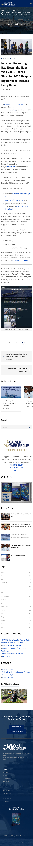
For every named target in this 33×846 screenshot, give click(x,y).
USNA (16, 624)
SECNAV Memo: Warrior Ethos (19, 555)
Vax (16, 627)
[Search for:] (16, 427)
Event (16, 603)
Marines (16, 610)
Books (16, 576)
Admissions (16, 572)
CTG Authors (16, 593)
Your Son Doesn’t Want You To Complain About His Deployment (11, 403)
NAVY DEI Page (7, 674)
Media (16, 613)
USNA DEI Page (7, 669)
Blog (7, 10)
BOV (16, 579)
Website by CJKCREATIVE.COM (23, 842)
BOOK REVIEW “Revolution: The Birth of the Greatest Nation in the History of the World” (21, 526)
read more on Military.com (21, 260)
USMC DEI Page (7, 677)
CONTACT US (16, 470)
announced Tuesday (15, 104)
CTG (16, 589)
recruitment (10, 166)
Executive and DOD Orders (11, 645)
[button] (16, 727)
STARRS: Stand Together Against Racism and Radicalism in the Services (16, 641)
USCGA (16, 620)
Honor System (16, 607)
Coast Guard (16, 583)
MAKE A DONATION (17, 467)
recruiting (12, 109)
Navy (6, 104)
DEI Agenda (13, 10)
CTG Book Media (16, 596)
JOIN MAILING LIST (16, 465)
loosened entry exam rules (14, 200)
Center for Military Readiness (12, 653)
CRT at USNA (7, 656)
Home (2, 10)
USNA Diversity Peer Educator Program (16, 672)
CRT (16, 586)
